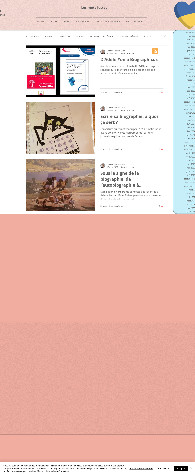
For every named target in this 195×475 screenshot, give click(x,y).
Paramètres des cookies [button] (141, 468)
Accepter (181, 468)
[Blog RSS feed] (155, 51)
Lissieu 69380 (64, 36)
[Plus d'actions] (163, 52)
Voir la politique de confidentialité (53, 471)
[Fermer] (191, 468)
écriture (79, 36)
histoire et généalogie (128, 36)
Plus (146, 36)
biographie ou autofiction (101, 36)
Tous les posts (32, 36)
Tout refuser (164, 468)
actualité (48, 36)
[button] (165, 36)
